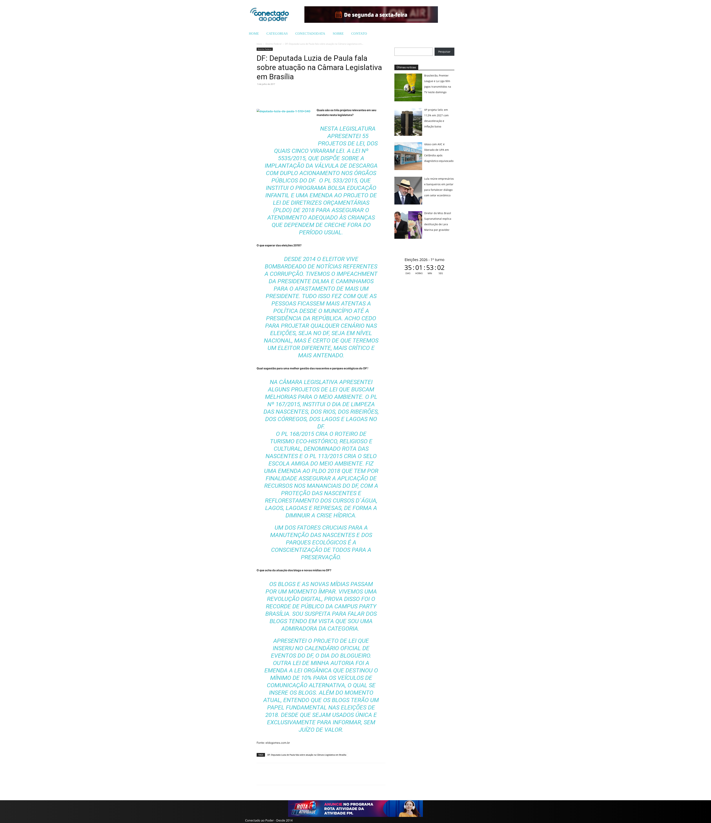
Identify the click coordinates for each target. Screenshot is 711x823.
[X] (277, 92)
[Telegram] (286, 92)
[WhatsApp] (260, 92)
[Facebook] (269, 92)
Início (259, 43)
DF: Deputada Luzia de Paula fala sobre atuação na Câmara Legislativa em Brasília (306, 754)
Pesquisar (444, 51)
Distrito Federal (273, 43)
